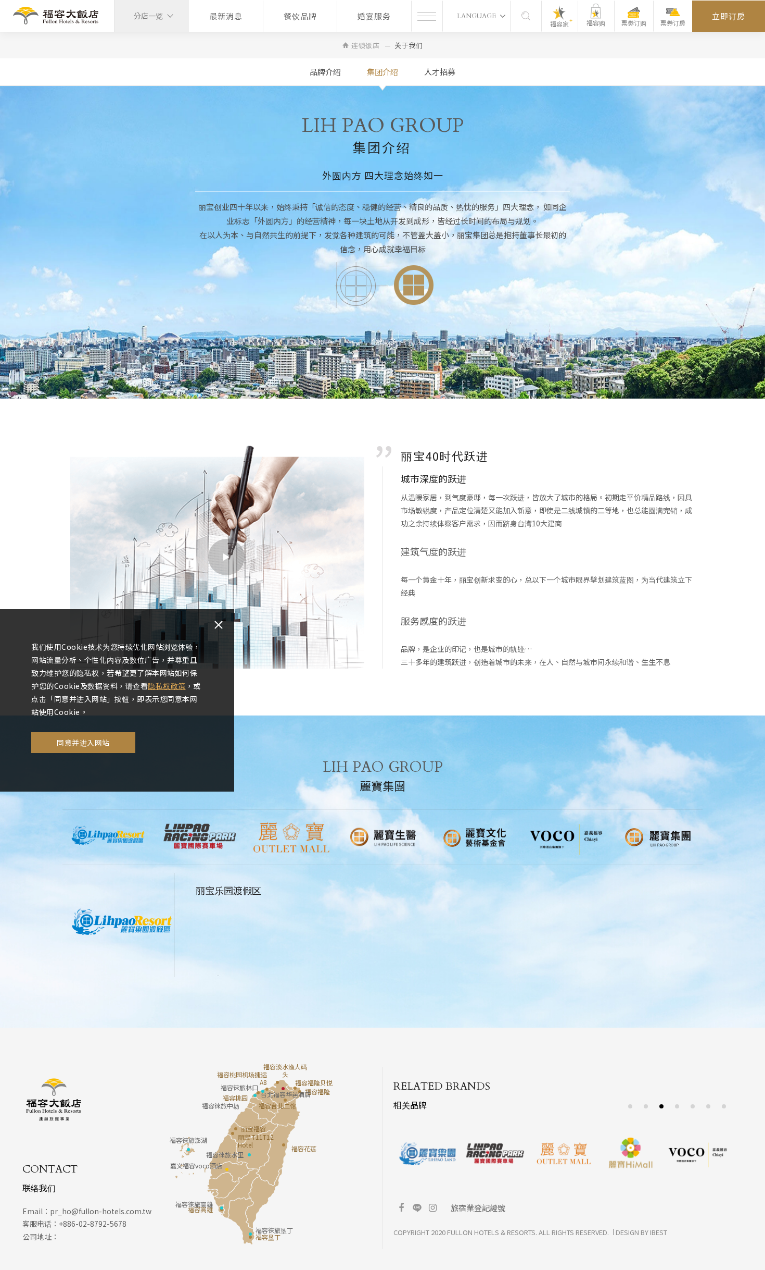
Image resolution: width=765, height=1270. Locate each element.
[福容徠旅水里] (249, 1154)
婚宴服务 (374, 15)
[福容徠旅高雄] (221, 1208)
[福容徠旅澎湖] (188, 1149)
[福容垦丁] (250, 1237)
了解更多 (382, 341)
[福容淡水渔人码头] (277, 1082)
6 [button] (708, 1106)
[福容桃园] (258, 1092)
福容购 (595, 22)
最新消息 (226, 15)
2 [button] (646, 1106)
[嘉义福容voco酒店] (227, 1169)
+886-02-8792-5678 (92, 1223)
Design (627, 1232)
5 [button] (693, 1106)
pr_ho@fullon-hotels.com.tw (100, 1211)
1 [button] (630, 1106)
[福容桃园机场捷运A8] (267, 1089)
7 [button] (724, 1106)
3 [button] (662, 1106)
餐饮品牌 (300, 15)
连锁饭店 (365, 45)
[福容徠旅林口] (262, 1091)
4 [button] (677, 1106)
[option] (108, 837)
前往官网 (237, 922)
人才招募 (439, 71)
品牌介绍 (325, 71)
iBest (658, 1232)
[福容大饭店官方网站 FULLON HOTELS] (55, 16)
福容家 (559, 23)
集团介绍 (382, 71)
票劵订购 (633, 22)
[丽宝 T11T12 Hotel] (232, 1133)
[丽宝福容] (235, 1128)
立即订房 (728, 15)
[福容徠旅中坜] (255, 1095)
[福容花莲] (283, 1145)
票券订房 (672, 22)
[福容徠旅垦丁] (250, 1234)
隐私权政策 (167, 686)
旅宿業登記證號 (478, 1207)
